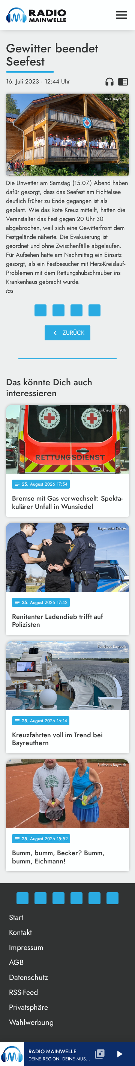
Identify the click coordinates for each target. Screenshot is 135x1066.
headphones (109, 81)
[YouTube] (76, 898)
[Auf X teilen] (58, 310)
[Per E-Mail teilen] (94, 310)
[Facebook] (40, 898)
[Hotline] (112, 898)
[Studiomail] (94, 898)
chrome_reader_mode (123, 81)
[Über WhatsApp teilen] (76, 310)
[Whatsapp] (22, 898)
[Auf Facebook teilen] (40, 310)
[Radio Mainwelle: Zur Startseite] (58, 14)
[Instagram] (58, 898)
